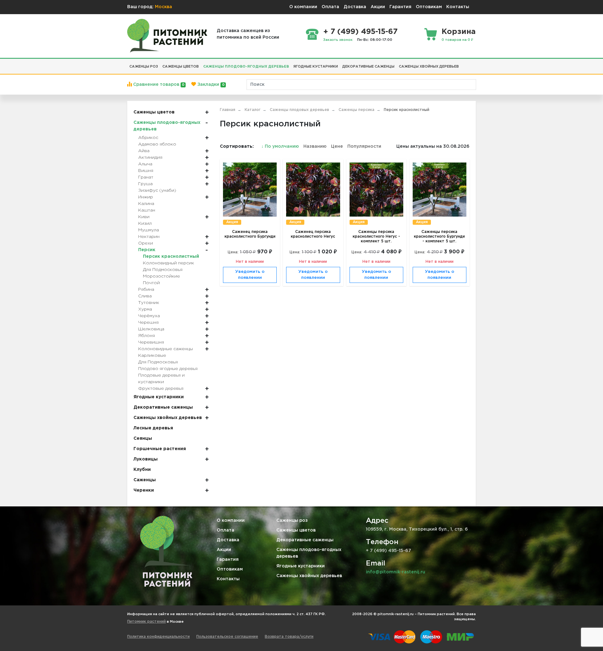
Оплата (330, 7)
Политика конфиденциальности (158, 636)
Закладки (210, 84)
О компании (303, 7)
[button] (463, 64)
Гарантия (400, 7)
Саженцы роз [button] (143, 66)
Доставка (355, 7)
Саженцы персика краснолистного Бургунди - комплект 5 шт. (439, 236)
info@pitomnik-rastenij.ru (395, 572)
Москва (163, 7)
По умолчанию (280, 146)
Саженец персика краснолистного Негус (313, 234)
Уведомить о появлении (249, 275)
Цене (337, 146)
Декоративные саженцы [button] (368, 66)
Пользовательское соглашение (227, 636)
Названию (315, 146)
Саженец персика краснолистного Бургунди (250, 234)
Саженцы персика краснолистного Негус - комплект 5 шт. (376, 236)
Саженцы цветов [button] (180, 66)
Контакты (457, 7)
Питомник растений (146, 621)
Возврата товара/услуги (289, 636)
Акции (378, 7)
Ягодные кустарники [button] (315, 66)
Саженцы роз (292, 520)
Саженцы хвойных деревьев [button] (429, 66)
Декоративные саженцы (305, 540)
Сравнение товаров (158, 84)
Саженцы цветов (296, 530)
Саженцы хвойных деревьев (309, 576)
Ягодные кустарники (300, 566)
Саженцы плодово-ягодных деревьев (308, 553)
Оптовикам (429, 7)
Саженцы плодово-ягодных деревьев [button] (246, 66)
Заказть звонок (338, 39)
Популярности (364, 146)
